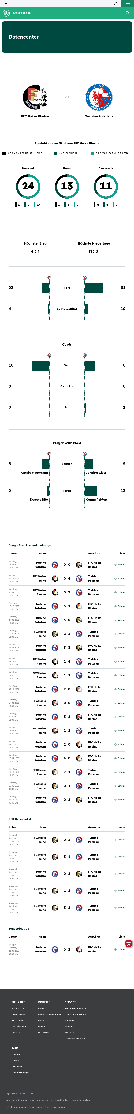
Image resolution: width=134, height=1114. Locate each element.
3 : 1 (67, 717)
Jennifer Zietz (96, 472)
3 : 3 (67, 647)
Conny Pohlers (97, 499)
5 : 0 (67, 620)
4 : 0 (67, 758)
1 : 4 (67, 661)
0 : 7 (67, 592)
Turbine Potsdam (40, 564)
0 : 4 (67, 578)
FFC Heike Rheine (94, 564)
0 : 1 (67, 786)
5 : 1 (67, 606)
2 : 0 (67, 689)
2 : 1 (67, 772)
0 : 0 (67, 565)
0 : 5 (67, 840)
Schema (121, 565)
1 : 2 (67, 675)
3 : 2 (67, 857)
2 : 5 (67, 634)
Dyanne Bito (39, 499)
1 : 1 (67, 730)
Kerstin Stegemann (34, 472)
